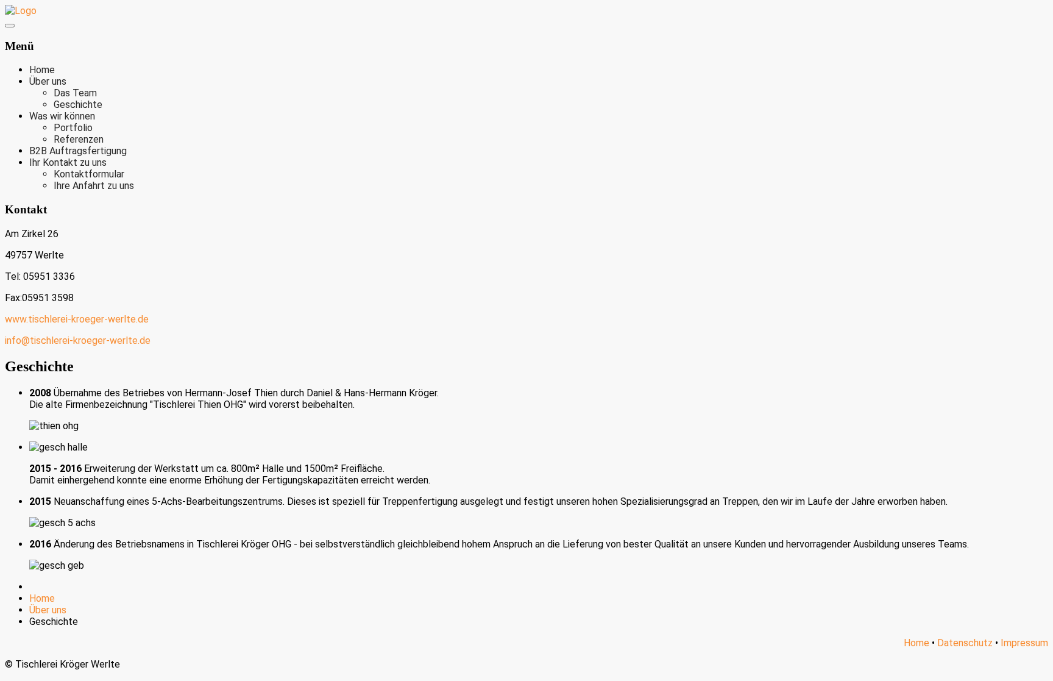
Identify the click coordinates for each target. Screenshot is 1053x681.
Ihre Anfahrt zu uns (94, 185)
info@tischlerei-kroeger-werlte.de (78, 340)
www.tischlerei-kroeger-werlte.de (77, 319)
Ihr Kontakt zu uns (68, 162)
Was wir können (62, 116)
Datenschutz (965, 643)
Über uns (47, 81)
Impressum (1024, 643)
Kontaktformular (89, 174)
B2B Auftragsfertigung (78, 151)
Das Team (75, 93)
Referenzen (79, 139)
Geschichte (78, 104)
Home (42, 70)
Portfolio (73, 128)
